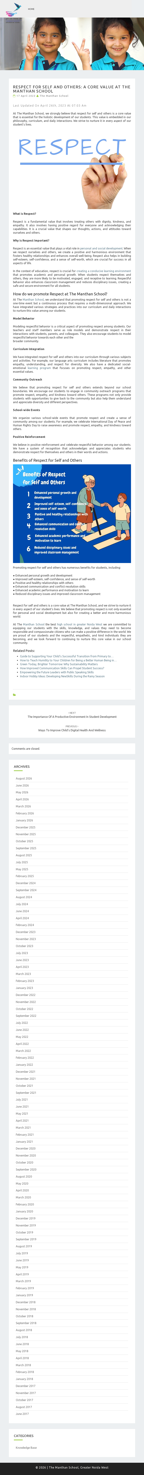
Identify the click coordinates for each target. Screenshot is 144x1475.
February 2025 (25, 876)
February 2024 (25, 925)
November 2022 (26, 1001)
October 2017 (24, 1400)
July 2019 (22, 1253)
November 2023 (26, 939)
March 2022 (23, 1050)
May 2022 (22, 1036)
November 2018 (26, 1309)
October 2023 (24, 946)
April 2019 (22, 1274)
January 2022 (24, 1064)
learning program (39, 367)
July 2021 (22, 1099)
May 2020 (22, 1183)
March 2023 (23, 973)
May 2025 (22, 869)
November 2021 (26, 1078)
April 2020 (22, 1190)
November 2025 (26, 834)
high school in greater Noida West (79, 624)
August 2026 (24, 778)
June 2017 (22, 1413)
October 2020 (24, 1162)
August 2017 (24, 1407)
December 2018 (25, 1302)
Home (31, 9)
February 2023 (25, 980)
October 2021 (24, 1085)
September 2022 (26, 1015)
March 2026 (23, 806)
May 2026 (22, 792)
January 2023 (24, 987)
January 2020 (24, 1211)
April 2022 (22, 1043)
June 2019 (22, 1260)
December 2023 (25, 932)
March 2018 (23, 1365)
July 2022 (22, 1022)
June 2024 (22, 911)
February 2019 (25, 1288)
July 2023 (22, 953)
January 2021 (24, 1141)
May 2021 (22, 1113)
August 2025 (24, 855)
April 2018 (22, 1358)
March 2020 (23, 1197)
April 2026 (22, 799)
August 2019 (24, 1246)
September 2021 (26, 1092)
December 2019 (25, 1218)
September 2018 (26, 1323)
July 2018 (22, 1337)
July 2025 (22, 862)
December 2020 (25, 1148)
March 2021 (23, 1127)
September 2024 (26, 890)
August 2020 (24, 1176)
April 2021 (22, 1120)
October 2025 (24, 841)
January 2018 (24, 1379)
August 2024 (24, 897)
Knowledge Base (26, 1447)
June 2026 (22, 785)
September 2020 (26, 1169)
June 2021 (22, 1106)
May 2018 (22, 1351)
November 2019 (26, 1225)
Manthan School (33, 299)
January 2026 (24, 820)
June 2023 (22, 960)
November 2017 (26, 1393)
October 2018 (24, 1316)
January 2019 (24, 1295)
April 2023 (22, 966)
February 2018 (25, 1372)
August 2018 (24, 1330)
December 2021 (25, 1071)
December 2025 (25, 827)
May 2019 (22, 1267)
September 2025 (26, 848)
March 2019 (23, 1281)
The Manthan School (54, 95)
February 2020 (25, 1204)
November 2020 (26, 1155)
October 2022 (24, 1009)
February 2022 (25, 1057)
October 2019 (24, 1232)
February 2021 (25, 1134)
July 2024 (22, 904)
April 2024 (22, 918)
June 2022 (22, 1029)
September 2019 (26, 1239)
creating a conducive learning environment (104, 271)
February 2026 (25, 813)
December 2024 (25, 883)
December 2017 (25, 1386)
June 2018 (22, 1344)
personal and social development (101, 248)
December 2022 (25, 994)
